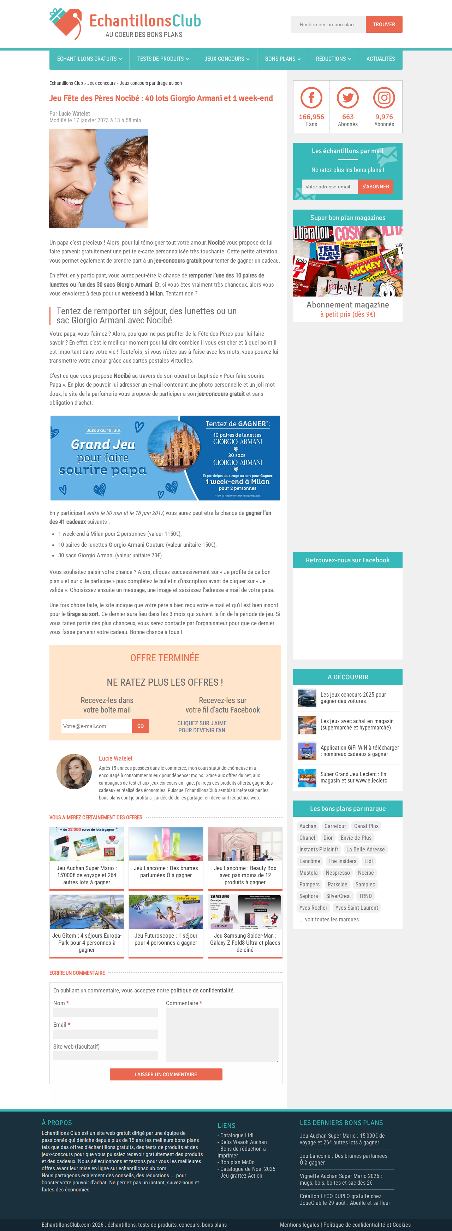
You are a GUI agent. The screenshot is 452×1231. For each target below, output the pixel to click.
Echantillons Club (66, 83)
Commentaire (184, 1003)
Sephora (308, 896)
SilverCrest (338, 896)
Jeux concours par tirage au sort (151, 83)
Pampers (309, 884)
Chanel (307, 837)
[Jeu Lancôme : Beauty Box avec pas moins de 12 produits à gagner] (245, 859)
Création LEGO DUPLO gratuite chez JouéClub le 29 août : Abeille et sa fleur (345, 1199)
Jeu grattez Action (241, 1175)
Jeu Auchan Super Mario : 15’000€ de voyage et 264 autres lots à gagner (86, 875)
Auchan (307, 826)
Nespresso (338, 872)
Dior (328, 837)
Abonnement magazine (348, 308)
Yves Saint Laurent (356, 907)
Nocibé (216, 242)
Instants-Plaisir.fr (318, 849)
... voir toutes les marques (329, 919)
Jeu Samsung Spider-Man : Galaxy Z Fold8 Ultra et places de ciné (245, 942)
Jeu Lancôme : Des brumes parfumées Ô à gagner (166, 871)
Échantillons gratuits (87, 58)
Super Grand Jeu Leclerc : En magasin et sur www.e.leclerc (354, 777)
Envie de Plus (356, 837)
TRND (365, 896)
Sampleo (365, 884)
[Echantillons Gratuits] (125, 38)
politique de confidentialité (202, 990)
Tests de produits (160, 58)
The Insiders (342, 861)
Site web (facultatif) (76, 1046)
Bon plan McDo (237, 1162)
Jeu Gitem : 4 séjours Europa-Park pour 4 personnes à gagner (86, 942)
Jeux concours (224, 58)
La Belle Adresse (365, 849)
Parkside (337, 884)
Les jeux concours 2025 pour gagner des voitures (353, 697)
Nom (59, 1003)
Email (59, 1024)
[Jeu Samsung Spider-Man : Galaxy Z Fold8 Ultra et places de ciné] (245, 927)
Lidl (368, 861)
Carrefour (335, 826)
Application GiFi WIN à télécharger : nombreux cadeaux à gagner (360, 750)
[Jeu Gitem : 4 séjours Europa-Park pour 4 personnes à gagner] (87, 927)
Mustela (308, 872)
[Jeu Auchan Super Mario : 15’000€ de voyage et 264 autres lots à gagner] (87, 859)
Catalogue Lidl (237, 1135)
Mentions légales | (301, 1224)
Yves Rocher (313, 907)
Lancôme (309, 861)
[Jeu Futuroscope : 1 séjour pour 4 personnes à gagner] (166, 927)
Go (140, 726)
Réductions (331, 58)
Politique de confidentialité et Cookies (367, 1224)
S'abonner (375, 186)
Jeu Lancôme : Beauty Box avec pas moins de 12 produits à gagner (245, 875)
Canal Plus (366, 826)
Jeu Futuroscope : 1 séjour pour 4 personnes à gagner (166, 939)
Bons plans (280, 58)
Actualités (381, 58)
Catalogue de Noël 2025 (247, 1169)
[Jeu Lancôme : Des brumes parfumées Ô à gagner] (166, 859)
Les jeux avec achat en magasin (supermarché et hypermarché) (357, 724)
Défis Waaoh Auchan (243, 1142)
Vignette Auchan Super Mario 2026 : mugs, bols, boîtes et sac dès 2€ (341, 1179)
